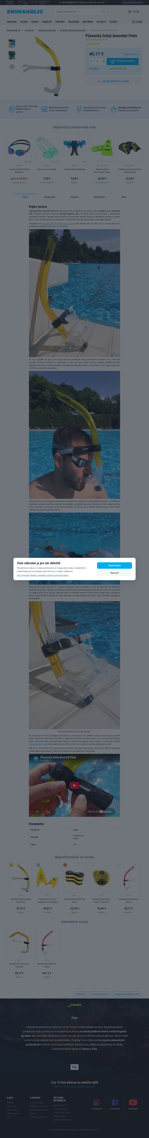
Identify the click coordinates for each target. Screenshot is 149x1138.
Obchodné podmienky (39, 1110)
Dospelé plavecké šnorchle (73, 30)
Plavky (24, 21)
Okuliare (12, 21)
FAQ (8, 1117)
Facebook (80, 1087)
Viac (74, 1067)
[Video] (12, 67)
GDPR (32, 1113)
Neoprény (88, 21)
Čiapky (34, 21)
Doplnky (60, 21)
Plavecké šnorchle (47, 30)
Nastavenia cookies (38, 1117)
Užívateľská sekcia (134, 2)
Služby (113, 21)
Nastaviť (114, 573)
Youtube (72, 1087)
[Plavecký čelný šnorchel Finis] (12, 44)
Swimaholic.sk (13, 30)
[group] (19, 158)
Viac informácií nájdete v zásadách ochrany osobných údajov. (43, 575)
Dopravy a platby (37, 1103)
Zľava (139, 21)
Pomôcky (47, 21)
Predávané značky (60, 1109)
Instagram (90, 1087)
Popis (25, 197)
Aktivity (101, 21)
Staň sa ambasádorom (62, 1120)
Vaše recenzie (12, 1113)
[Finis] (92, 44)
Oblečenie (73, 21)
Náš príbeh (11, 1106)
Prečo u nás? (12, 1110)
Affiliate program (60, 1116)
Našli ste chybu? (59, 1105)
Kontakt (10, 1103)
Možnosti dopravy (131, 54)
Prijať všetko (114, 565)
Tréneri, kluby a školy (61, 1113)
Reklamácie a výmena (38, 1106)
